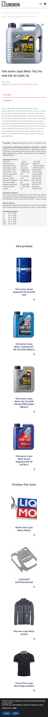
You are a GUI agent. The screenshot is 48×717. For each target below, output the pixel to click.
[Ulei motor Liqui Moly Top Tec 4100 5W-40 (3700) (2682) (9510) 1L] (24, 379)
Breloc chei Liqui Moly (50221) (24, 529)
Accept (6, 713)
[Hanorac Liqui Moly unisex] (24, 611)
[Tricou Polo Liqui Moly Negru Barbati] (24, 663)
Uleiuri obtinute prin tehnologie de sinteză (23, 84)
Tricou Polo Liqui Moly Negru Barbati (24, 684)
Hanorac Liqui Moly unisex (24, 632)
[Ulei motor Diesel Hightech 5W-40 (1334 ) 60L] (24, 269)
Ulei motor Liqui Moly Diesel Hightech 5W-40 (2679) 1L (24, 460)
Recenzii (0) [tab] (7, 100)
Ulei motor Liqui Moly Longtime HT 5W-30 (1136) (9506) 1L (24, 347)
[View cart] (45, 4)
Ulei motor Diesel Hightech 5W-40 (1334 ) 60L (24, 292)
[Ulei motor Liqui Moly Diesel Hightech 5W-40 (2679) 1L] (24, 436)
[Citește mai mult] (34, 300)
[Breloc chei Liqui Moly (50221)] (24, 508)
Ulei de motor (14, 13)
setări (14, 708)
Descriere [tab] (7, 95)
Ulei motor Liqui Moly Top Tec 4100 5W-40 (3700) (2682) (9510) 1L (24, 402)
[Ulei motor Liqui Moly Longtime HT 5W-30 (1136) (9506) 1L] (24, 324)
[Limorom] (11, 4)
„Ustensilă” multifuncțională (24, 580)
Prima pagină (5, 13)
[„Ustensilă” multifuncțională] (24, 560)
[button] (43, 25)
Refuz (15, 713)
